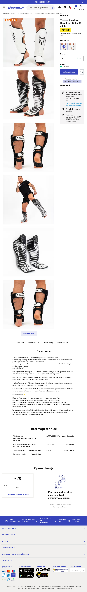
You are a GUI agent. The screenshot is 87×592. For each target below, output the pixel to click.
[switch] (82, 72)
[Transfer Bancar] (4, 576)
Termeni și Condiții (11, 586)
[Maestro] (13, 571)
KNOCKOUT (65, 16)
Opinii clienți (48, 343)
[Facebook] (37, 570)
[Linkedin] (48, 570)
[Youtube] (41, 570)
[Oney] (4, 579)
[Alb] (63, 46)
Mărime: (63, 54)
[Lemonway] (13, 579)
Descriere (20, 343)
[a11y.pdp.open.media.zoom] (28, 42)
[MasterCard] (8, 571)
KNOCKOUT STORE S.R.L (72, 81)
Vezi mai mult (28, 334)
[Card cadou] (8, 576)
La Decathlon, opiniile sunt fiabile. (18, 495)
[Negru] (72, 46)
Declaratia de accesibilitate (64, 588)
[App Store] (26, 571)
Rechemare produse (48, 588)
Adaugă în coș (69, 72)
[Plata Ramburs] (8, 580)
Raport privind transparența (31, 588)
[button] (43, 351)
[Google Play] (26, 576)
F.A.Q (19, 588)
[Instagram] (45, 570)
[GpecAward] (42, 577)
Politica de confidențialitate (27, 586)
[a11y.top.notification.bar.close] (83, 2)
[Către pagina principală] (16, 7)
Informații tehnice (34, 343)
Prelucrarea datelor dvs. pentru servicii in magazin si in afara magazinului (59, 586)
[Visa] (4, 571)
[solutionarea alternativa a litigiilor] (60, 571)
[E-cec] (13, 576)
